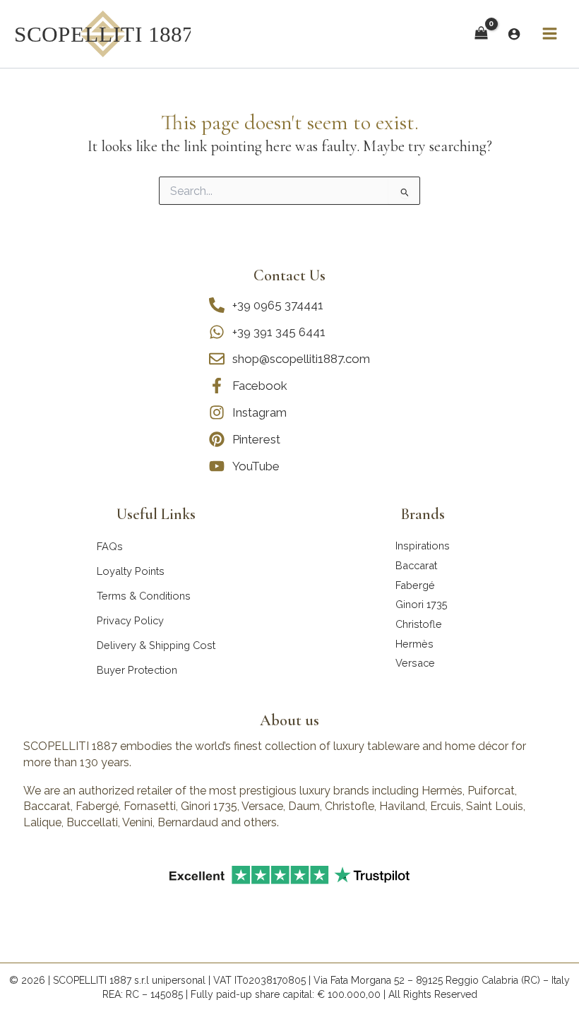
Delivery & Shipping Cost (156, 645)
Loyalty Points (131, 571)
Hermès (414, 644)
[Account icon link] (514, 34)
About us (289, 720)
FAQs (110, 546)
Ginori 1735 (421, 604)
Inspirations (422, 546)
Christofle (418, 624)
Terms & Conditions (144, 596)
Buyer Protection (137, 670)
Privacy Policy (130, 620)
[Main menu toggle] (550, 33)
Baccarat (416, 565)
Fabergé (415, 585)
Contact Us (289, 275)
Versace (415, 663)
